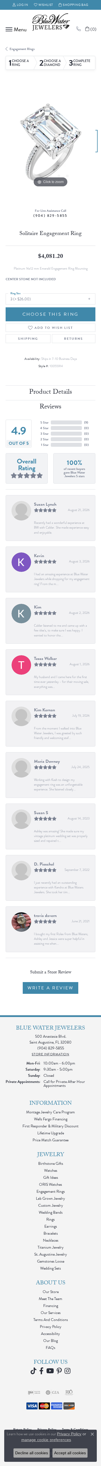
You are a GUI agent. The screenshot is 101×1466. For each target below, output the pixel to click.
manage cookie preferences (46, 1440)
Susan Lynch (45, 504)
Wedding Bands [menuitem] (51, 1212)
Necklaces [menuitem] (50, 1240)
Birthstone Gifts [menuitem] (50, 1163)
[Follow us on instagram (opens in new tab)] (67, 1371)
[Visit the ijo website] (34, 1392)
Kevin (39, 555)
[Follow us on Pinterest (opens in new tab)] (59, 1371)
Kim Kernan (44, 710)
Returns (73, 338)
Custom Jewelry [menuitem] (50, 1205)
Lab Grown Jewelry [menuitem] (50, 1198)
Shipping (28, 338)
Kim (37, 607)
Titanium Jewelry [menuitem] (51, 1247)
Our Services (51, 1313)
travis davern (45, 915)
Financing (50, 1306)
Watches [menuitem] (50, 1170)
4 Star (44, 428)
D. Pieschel (44, 864)
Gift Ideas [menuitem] (50, 1177)
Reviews (50, 407)
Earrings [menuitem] (50, 1226)
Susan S (41, 812)
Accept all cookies (70, 1453)
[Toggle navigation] (14, 29)
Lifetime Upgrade (50, 1133)
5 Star (44, 422)
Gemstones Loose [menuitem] (50, 1261)
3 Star (44, 433)
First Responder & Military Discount (50, 1126)
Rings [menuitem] (50, 1219)
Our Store (51, 1292)
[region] (50, 144)
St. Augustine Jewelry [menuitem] (50, 1254)
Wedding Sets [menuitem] (50, 1268)
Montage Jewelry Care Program (50, 1112)
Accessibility (50, 1334)
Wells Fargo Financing (50, 1119)
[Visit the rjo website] (69, 1392)
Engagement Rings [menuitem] (50, 1191)
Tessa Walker (45, 658)
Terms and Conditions (50, 1320)
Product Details (50, 392)
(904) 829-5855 (50, 215)
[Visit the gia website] (52, 1392)
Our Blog (50, 1341)
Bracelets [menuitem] (50, 1233)
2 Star (44, 439)
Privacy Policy (50, 1327)
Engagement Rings (22, 48)
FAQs (50, 1348)
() (86, 422)
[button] (20, 5)
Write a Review (50, 988)
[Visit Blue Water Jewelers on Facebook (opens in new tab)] (41, 1371)
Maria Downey (47, 761)
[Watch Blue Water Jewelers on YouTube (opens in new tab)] (50, 1371)
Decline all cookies (31, 1453)
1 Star (45, 444)
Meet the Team (50, 1299)
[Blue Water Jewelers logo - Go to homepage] (50, 22)
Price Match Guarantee (50, 1140)
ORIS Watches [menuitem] (50, 1184)
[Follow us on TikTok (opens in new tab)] (33, 1371)
